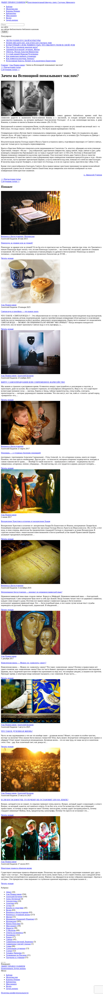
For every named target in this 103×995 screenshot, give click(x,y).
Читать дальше (7, 258)
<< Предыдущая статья (11, 67)
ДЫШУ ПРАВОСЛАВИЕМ (13, 2)
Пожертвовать (7, 968)
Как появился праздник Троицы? (20, 58)
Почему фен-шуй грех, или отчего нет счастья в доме (29, 43)
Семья (8, 946)
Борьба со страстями (14, 908)
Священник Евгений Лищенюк (19, 942)
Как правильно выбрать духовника (21, 56)
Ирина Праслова (13, 924)
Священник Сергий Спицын (18, 944)
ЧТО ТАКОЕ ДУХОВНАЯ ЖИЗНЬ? (17, 731)
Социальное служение (15, 948)
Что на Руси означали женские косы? (22, 47)
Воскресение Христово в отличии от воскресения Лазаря (25, 521)
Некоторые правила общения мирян (16, 868)
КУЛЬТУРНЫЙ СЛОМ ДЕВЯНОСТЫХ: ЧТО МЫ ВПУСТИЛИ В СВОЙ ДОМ (40, 45)
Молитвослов (12, 9)
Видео (8, 18)
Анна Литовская (13, 899)
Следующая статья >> (10, 69)
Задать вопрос (12, 20)
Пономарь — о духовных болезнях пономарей (21, 453)
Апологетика (11, 901)
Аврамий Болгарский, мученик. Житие (23, 49)
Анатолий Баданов (25, 376)
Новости (9, 928)
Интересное (29, 236)
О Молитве (11, 930)
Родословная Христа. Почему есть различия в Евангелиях (31, 61)
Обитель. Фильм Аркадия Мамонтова (22, 52)
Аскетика (10, 903)
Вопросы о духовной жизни (18, 914)
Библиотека (11, 13)
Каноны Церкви (13, 11)
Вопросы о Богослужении (12, 236)
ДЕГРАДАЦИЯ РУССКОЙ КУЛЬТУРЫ (23, 40)
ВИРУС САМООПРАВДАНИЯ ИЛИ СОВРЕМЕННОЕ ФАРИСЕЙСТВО (33, 382)
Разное (9, 937)
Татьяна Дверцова (14, 953)
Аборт (8, 892)
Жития (9, 917)
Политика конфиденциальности (15, 993)
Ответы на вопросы (14, 933)
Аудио (8, 905)
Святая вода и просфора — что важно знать (19, 311)
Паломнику (11, 935)
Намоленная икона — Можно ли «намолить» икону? (23, 663)
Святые (9, 939)
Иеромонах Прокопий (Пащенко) (20, 919)
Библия (9, 7)
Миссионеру (11, 16)
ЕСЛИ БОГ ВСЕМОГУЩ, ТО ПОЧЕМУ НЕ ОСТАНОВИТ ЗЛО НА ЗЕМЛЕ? (34, 800)
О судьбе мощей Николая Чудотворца (22, 54)
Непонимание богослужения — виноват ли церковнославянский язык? (31, 592)
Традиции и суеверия (15, 957)
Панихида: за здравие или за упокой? (17, 243)
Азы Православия (8, 305)
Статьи (9, 951)
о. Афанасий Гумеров (93, 175)
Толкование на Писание (16, 955)
